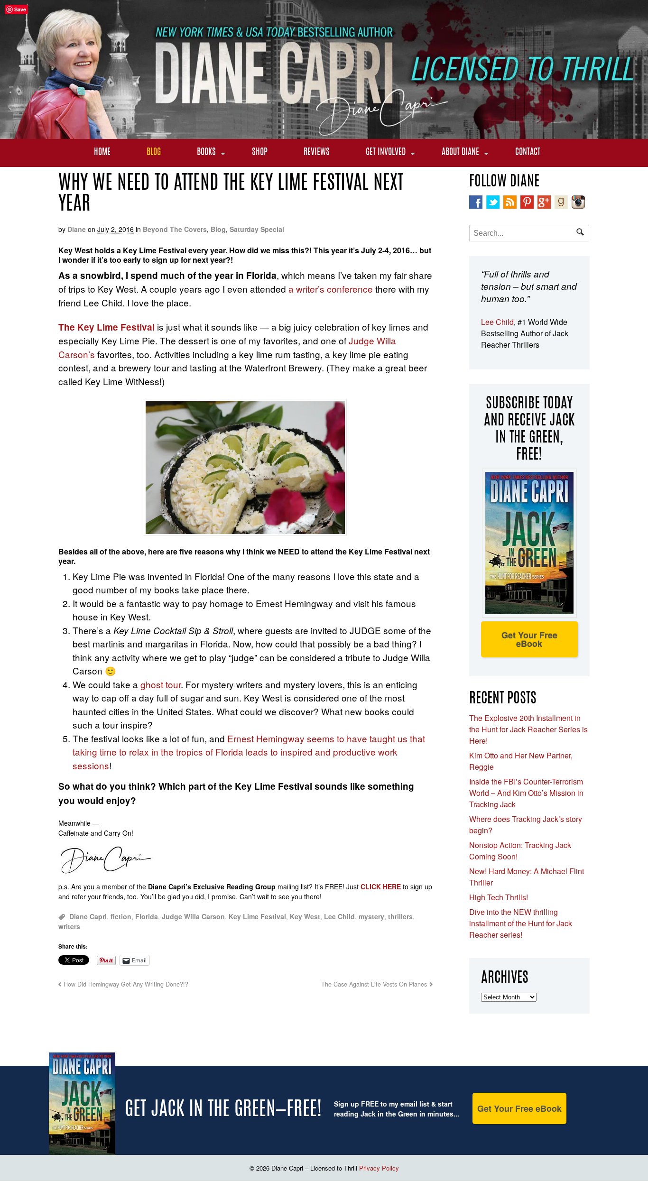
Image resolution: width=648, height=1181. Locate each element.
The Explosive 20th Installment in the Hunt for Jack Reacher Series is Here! (528, 729)
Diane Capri (88, 916)
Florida (146, 916)
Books (206, 152)
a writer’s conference (330, 288)
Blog (154, 152)
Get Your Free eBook (529, 639)
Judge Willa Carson (193, 916)
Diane (76, 229)
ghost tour (160, 684)
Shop (260, 152)
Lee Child (339, 916)
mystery (371, 916)
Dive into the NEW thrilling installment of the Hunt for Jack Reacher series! (520, 923)
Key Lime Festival (257, 916)
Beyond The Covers (175, 229)
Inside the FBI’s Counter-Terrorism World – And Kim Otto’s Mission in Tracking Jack (526, 793)
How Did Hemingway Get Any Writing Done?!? (126, 984)
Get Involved (386, 152)
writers (69, 926)
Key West (305, 916)
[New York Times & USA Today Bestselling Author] (324, 133)
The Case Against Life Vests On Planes (374, 984)
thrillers (400, 916)
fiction (121, 916)
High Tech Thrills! (498, 897)
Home (102, 152)
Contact (527, 152)
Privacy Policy (379, 1167)
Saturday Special (257, 229)
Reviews (317, 152)
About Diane (460, 152)
